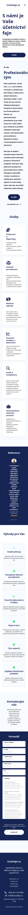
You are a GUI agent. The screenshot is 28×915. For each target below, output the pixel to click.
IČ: (5, 770)
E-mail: (6, 749)
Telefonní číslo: (8, 756)
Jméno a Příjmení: (9, 742)
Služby (14, 197)
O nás (14, 55)
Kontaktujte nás (13, 204)
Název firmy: (7, 763)
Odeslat (14, 832)
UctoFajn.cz (13, 5)
